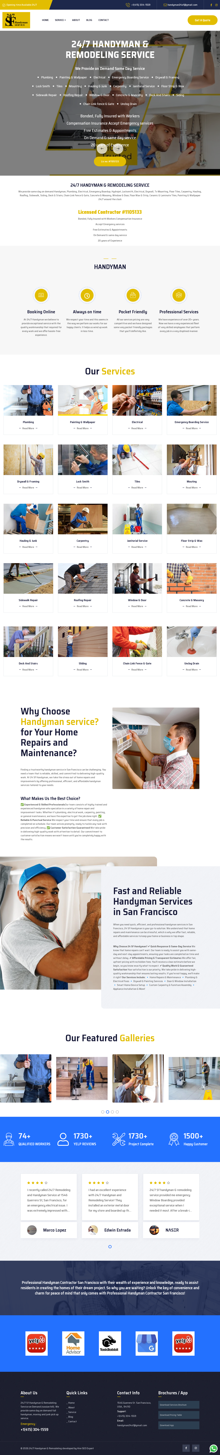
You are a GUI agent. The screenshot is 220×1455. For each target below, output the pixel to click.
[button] (102, 1112)
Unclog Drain (129, 103)
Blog (89, 20)
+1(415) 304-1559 (34, 1430)
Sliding (83, 663)
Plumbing (47, 77)
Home (45, 20)
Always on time (87, 311)
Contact (103, 20)
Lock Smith (43, 86)
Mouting (192, 481)
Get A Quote (202, 20)
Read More (28, 428)
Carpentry (119, 86)
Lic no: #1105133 (110, 161)
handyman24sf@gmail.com (182, 5)
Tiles (59, 86)
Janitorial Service (144, 86)
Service (59, 20)
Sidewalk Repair (46, 95)
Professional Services (178, 311)
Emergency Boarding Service (130, 77)
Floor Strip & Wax (172, 86)
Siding (180, 95)
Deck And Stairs (159, 95)
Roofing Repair (73, 95)
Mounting (75, 86)
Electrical (99, 77)
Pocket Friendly (133, 311)
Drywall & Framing (167, 77)
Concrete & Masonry (129, 95)
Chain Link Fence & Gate (98, 103)
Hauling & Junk (97, 86)
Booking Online (41, 311)
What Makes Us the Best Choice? (50, 798)
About (76, 20)
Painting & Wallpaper (73, 77)
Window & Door (99, 95)
